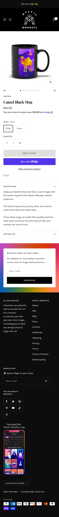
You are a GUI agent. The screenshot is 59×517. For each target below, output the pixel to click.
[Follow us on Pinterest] (6, 408)
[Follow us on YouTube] (13, 408)
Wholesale (37, 332)
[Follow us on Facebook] (6, 401)
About (35, 305)
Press (35, 321)
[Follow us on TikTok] (19, 408)
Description (9, 186)
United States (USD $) (14, 483)
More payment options (29, 169)
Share (6, 175)
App (34, 310)
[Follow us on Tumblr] (6, 414)
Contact (36, 327)
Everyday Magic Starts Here (33, 492)
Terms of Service (40, 354)
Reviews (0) (9, 234)
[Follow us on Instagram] (19, 401)
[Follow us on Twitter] (13, 401)
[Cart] (54, 19)
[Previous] (4, 91)
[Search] (10, 19)
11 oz (8, 128)
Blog (34, 316)
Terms (35, 348)
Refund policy (39, 359)
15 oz (19, 128)
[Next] (54, 91)
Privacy (35, 343)
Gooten (7, 96)
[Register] (46, 381)
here (34, 210)
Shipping (36, 338)
